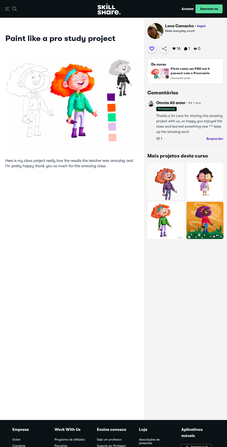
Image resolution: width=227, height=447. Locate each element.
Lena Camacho (179, 26)
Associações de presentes (149, 441)
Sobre (16, 439)
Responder (215, 138)
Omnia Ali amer (170, 103)
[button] (7, 9)
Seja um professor (109, 439)
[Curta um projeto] (151, 48)
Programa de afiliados (70, 439)
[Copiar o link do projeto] (164, 48)
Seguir (201, 26)
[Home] (109, 9)
